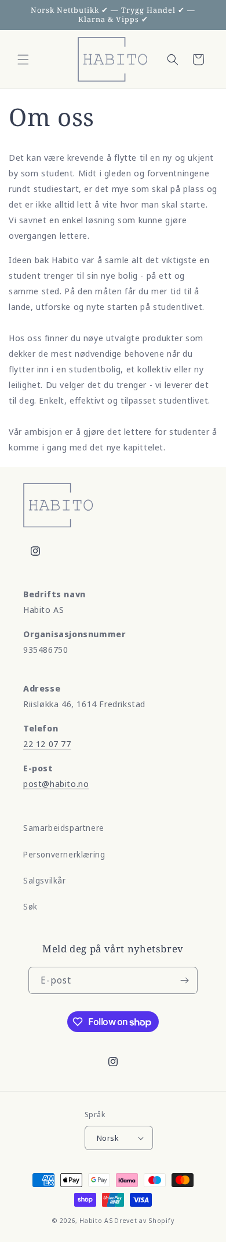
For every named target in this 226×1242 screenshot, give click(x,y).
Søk (30, 906)
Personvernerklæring (64, 854)
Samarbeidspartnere (63, 827)
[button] (23, 59)
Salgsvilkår (44, 880)
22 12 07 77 (47, 743)
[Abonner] (184, 980)
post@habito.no (56, 783)
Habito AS (95, 1220)
